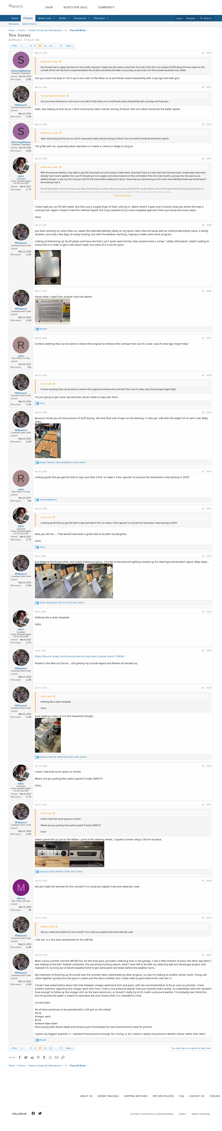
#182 (209, 87)
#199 (209, 918)
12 (50, 45)
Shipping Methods (136, 1096)
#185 (209, 225)
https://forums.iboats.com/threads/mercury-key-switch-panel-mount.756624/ (79, 656)
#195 (209, 688)
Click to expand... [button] (123, 195)
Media (62, 18)
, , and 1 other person (63, 757)
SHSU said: (46, 696)
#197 (209, 805)
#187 (209, 338)
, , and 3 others (63, 462)
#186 (209, 291)
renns (21, 356)
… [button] (26, 45)
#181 (209, 53)
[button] (54, 18)
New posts (14, 24)
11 (45, 45)
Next (68, 45)
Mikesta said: (47, 926)
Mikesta (21, 898)
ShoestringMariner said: (53, 95)
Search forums (29, 24)
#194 (209, 650)
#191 (209, 508)
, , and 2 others (61, 871)
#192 (209, 556)
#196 (209, 766)
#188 (209, 375)
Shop (49, 7)
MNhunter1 (16, 40)
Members (99, 18)
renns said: (46, 383)
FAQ (181, 1096)
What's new (44, 18)
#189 (209, 412)
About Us (86, 1096)
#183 (209, 124)
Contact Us (196, 1096)
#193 (209, 611)
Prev (14, 45)
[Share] (203, 53)
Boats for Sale (75, 7)
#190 (209, 471)
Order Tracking (108, 1096)
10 (40, 45)
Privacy (182, 1114)
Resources (80, 18)
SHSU (21, 176)
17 (61, 45)
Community (106, 7)
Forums (28, 18)
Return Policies (163, 1096)
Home (14, 18)
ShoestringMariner (21, 70)
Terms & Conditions (200, 1114)
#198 (209, 880)
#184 (209, 158)
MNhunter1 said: (49, 61)
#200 (209, 955)
